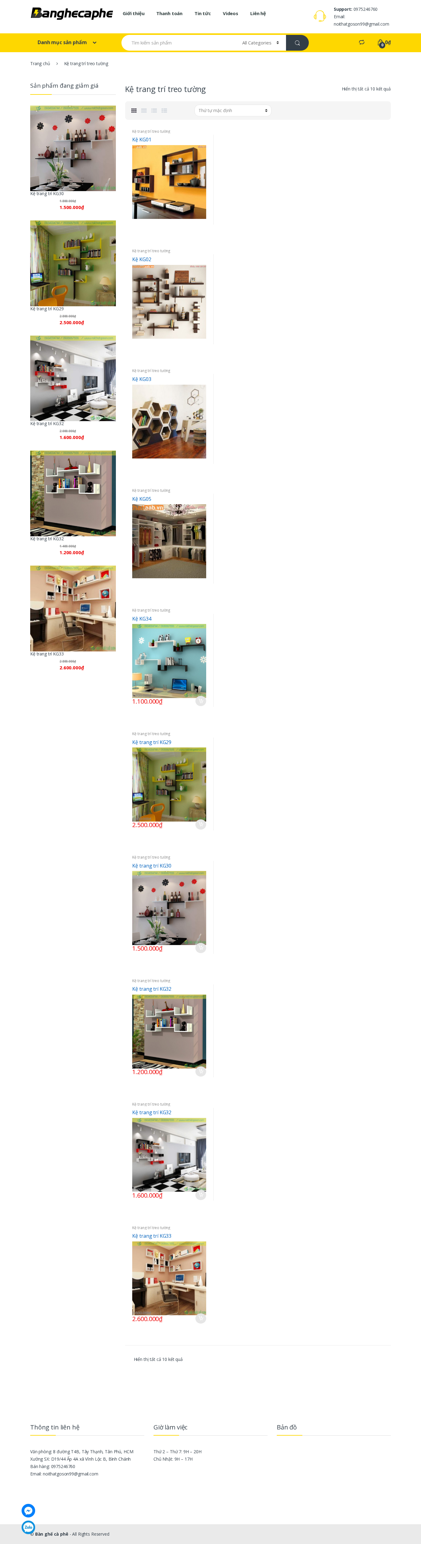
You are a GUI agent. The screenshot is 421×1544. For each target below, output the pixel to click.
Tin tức (202, 13)
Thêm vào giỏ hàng (200, 701)
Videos (230, 13)
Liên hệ (258, 13)
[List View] (154, 110)
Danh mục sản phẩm (63, 42)
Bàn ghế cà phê (51, 1534)
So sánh (200, 232)
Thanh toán (169, 13)
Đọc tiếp (200, 220)
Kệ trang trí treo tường (151, 131)
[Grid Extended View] (144, 110)
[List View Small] (164, 110)
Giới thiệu (134, 13)
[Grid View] (134, 110)
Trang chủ (40, 63)
